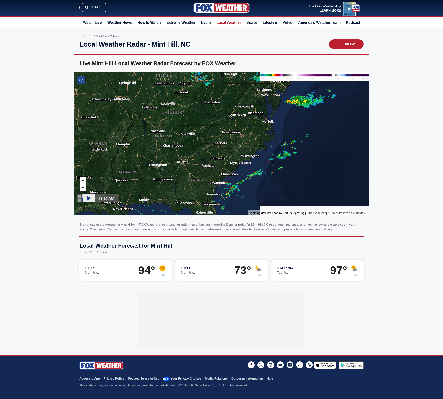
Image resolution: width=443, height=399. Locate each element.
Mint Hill (102, 36)
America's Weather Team (319, 22)
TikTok (299, 364)
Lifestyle (270, 22)
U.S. (83, 36)
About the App (89, 378)
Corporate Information (247, 378)
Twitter (260, 364)
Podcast (353, 22)
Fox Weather (221, 8)
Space (251, 22)
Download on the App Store (325, 365)
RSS (309, 364)
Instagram (270, 364)
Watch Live (92, 22)
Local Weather (228, 22)
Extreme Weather (181, 22)
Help (270, 378)
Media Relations (216, 378)
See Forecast (346, 44)
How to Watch (149, 22)
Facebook (251, 364)
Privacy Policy (114, 378)
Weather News (119, 22)
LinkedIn (290, 364)
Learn (206, 22)
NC (91, 36)
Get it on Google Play (351, 365)
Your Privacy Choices (186, 378)
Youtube (280, 364)
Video (288, 22)
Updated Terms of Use (143, 378)
